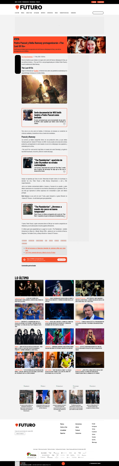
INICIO (16, 2)
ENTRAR (94, 2)
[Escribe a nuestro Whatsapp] (103, 7)
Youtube (94, 437)
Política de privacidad (42, 449)
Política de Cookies (51, 449)
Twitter (93, 434)
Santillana (56, 453)
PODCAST (38, 2)
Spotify (93, 439)
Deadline (36, 71)
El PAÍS (43, 453)
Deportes (43, 12)
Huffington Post (45, 455)
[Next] (70, 463)
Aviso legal (35, 449)
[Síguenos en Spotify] (101, 7)
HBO (46, 240)
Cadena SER (70, 453)
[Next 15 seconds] (66, 463)
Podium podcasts (43, 457)
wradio (57, 455)
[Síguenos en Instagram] (90, 7)
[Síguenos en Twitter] (97, 7)
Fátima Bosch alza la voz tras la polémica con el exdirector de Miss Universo (43, 406)
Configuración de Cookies (61, 449)
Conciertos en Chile (64, 12)
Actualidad (36, 12)
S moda (67, 459)
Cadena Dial (79, 455)
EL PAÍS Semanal (71, 455)
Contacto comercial (20, 433)
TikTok (93, 429)
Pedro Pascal (63, 240)
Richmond (43, 459)
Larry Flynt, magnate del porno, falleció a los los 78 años (40, 252)
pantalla (57, 240)
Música (22, 12)
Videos (56, 12)
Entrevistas (50, 12)
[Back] (56, 463)
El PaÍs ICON (62, 459)
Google (93, 424)
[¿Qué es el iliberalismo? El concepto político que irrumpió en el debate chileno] (92, 397)
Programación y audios (95, 463)
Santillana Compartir (64, 453)
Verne (75, 455)
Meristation (80, 459)
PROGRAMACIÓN (25, 2)
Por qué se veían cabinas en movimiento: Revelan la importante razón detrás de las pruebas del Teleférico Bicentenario (26, 407)
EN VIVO (19, 2)
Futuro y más (31, 240)
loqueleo (74, 459)
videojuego (24, 243)
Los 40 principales (50, 453)
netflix (51, 240)
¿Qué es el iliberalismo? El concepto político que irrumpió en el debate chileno (92, 406)
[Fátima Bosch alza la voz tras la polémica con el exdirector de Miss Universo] (43, 397)
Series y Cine (29, 12)
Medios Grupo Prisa (31, 457)
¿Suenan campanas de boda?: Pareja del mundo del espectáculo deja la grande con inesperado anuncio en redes (59, 407)
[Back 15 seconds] (60, 463)
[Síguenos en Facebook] (94, 7)
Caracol (84, 453)
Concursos (73, 12)
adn (79, 453)
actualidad (24, 240)
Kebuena (84, 455)
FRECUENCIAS (32, 2)
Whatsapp (94, 442)
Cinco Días (62, 455)
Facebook (94, 431)
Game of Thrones (40, 240)
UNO (53, 455)
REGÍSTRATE (101, 2)
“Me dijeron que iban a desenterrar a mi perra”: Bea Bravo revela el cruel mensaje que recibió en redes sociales (76, 407)
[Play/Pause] (63, 463)
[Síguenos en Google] (88, 7)
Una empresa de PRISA (31, 454)
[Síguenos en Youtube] (99, 7)
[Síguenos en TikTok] (92, 7)
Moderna (49, 459)
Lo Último (17, 12)
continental (67, 455)
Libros (77, 427)
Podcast (77, 430)
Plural (56, 459)
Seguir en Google (61, 259)
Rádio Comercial (86, 459)
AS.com (75, 453)
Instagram (94, 426)
